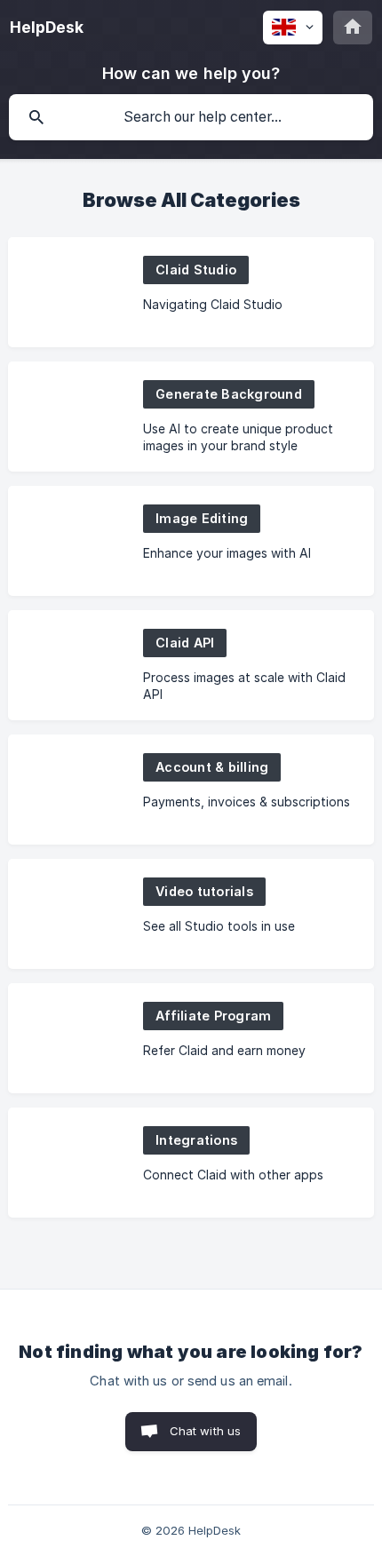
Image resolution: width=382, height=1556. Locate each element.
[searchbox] (191, 117)
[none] (47, 27)
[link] (191, 292)
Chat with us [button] (206, 1431)
